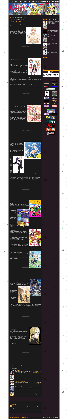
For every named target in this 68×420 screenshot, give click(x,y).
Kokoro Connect (17, 392)
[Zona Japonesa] (46, 84)
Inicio (12, 1)
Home (11, 17)
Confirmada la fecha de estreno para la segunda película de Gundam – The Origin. (52, 35)
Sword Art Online (17, 370)
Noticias (25, 1)
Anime (21, 1)
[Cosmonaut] (51, 134)
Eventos (57, 1)
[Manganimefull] (46, 101)
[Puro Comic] (47, 96)
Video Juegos (43, 1)
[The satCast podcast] (50, 130)
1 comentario (20, 21)
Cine (29, 1)
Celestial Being (57, 417)
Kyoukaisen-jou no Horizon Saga (20, 381)
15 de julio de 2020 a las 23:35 (16, 408)
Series (48, 1)
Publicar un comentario (13, 410)
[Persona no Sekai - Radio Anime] (50, 72)
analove (13, 404)
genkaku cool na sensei (31, 406)
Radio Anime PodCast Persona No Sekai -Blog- (22, 417)
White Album (17, 375)
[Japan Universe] (54, 101)
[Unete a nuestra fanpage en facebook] (31, 7)
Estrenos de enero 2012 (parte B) (17, 19)
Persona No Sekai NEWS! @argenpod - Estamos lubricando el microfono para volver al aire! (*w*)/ (53, 22)
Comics (33, 1)
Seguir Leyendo (37, 372)
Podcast (16, 1)
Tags (49, 19)
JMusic (52, 1)
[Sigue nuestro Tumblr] (38, 11)
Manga (37, 1)
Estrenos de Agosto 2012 (19, 386)
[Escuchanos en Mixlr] (46, 9)
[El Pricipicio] (51, 126)
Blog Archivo (54, 19)
